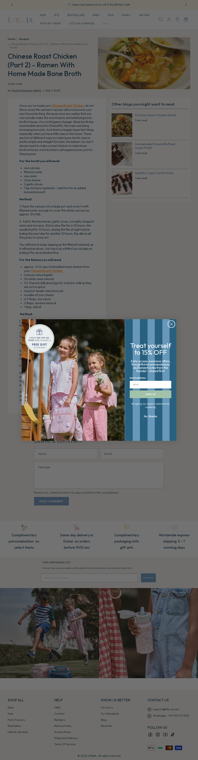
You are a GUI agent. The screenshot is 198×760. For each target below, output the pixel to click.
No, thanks (150, 416)
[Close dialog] (171, 324)
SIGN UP (151, 394)
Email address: (138, 378)
